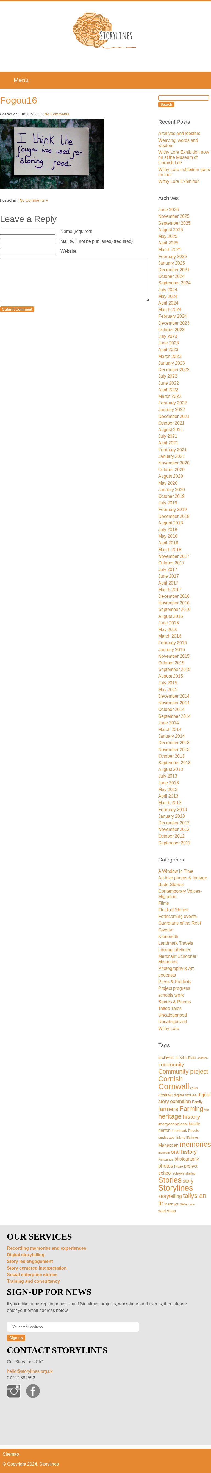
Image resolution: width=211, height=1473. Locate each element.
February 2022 (172, 403)
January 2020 (171, 489)
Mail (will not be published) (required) (96, 241)
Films (163, 903)
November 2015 (174, 656)
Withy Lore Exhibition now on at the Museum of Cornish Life (183, 157)
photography (186, 1159)
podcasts (167, 975)
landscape (166, 1137)
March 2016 (169, 636)
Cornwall (173, 1086)
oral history (184, 1152)
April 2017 (168, 583)
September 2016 (174, 609)
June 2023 (168, 343)
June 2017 (168, 576)
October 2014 (171, 709)
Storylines (175, 1187)
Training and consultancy (33, 1281)
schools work (171, 995)
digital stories (185, 1095)
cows (194, 1088)
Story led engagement (30, 1261)
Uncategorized (172, 1021)
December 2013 (174, 742)
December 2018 (174, 516)
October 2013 (171, 756)
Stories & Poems (174, 1001)
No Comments (56, 114)
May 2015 (167, 689)
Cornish (170, 1079)
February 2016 (172, 642)
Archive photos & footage (182, 878)
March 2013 (169, 802)
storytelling (170, 1196)
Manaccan (168, 1145)
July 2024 (167, 289)
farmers (168, 1109)
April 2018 (168, 542)
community (171, 1064)
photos (165, 1166)
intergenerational (173, 1124)
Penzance (165, 1159)
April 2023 (168, 349)
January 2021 (171, 456)
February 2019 (172, 509)
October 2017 (171, 563)
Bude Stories (171, 884)
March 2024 (169, 309)
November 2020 (174, 463)
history (191, 1116)
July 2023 (167, 336)
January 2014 (171, 736)
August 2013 (170, 769)
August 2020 (170, 476)
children (202, 1057)
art (177, 1058)
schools (178, 1173)
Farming (191, 1108)
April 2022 (168, 389)
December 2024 (174, 269)
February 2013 (172, 809)
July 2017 (167, 569)
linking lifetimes (187, 1138)
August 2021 (170, 429)
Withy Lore (168, 1028)
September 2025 (174, 223)
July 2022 (167, 376)
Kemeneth (168, 936)
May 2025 (167, 236)
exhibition (180, 1101)
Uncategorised (172, 1015)
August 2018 (170, 523)
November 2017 (174, 556)
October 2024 (171, 276)
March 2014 (169, 729)
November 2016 (174, 602)
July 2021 (167, 436)
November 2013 (174, 749)
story (188, 1181)
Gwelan (165, 930)
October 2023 (171, 329)
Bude (192, 1058)
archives (166, 1057)
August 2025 (170, 229)
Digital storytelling (26, 1254)
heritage (170, 1116)
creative (165, 1094)
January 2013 (171, 816)
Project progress (174, 988)
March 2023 (169, 356)
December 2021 (174, 416)
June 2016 (168, 623)
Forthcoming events (177, 916)
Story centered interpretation (37, 1268)
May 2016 (167, 629)
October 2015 (171, 663)
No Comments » (34, 200)
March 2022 (169, 396)
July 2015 (167, 683)
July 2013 (167, 776)
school (165, 1173)
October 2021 (171, 423)
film (206, 1109)
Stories (170, 1180)
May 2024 (167, 296)
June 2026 (168, 209)
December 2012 (174, 822)
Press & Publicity (174, 981)
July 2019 (167, 503)
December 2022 (174, 369)
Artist (183, 1058)
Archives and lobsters (179, 133)
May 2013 (167, 789)
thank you (172, 1204)
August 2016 (170, 616)
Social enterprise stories (32, 1274)
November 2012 (174, 829)
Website (68, 251)
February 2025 (172, 256)
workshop (167, 1211)
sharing (190, 1173)
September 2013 (174, 762)
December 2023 (174, 323)
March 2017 (169, 589)
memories (195, 1144)
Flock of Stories (173, 909)
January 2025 (171, 263)
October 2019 (171, 496)
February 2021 (172, 449)
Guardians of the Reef (179, 923)
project (190, 1166)
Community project (183, 1071)
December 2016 (174, 596)
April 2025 (168, 243)
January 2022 (171, 409)
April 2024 (168, 303)
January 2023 (171, 363)
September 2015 (174, 669)
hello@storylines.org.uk (30, 1371)
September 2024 (174, 283)
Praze (178, 1166)
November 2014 (174, 702)
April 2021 (168, 443)
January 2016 (171, 649)
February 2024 (172, 316)
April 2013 (168, 796)
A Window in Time (175, 871)
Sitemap (11, 1454)
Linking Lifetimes (174, 949)
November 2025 (174, 216)
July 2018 (167, 529)
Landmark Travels (175, 943)
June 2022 (168, 383)
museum (164, 1152)
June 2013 (168, 783)
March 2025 (169, 249)
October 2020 (171, 469)
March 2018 (169, 549)
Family (197, 1102)
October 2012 (171, 836)
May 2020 (167, 483)
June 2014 (168, 723)
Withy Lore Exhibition (179, 181)
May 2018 (167, 536)
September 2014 (174, 716)
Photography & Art (176, 968)
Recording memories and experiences (46, 1248)
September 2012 (174, 843)
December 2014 (174, 696)
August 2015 (170, 676)
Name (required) (76, 231)
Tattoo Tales (170, 1008)
